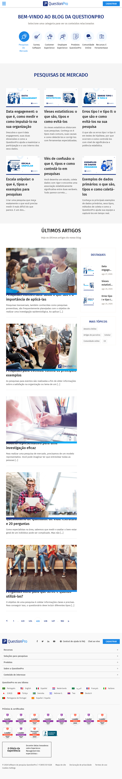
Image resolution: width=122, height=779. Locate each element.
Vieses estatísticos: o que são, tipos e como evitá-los (60, 116)
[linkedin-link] (48, 641)
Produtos (8, 662)
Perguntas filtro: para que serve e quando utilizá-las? (38, 594)
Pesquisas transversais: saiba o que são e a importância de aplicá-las (40, 297)
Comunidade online (92, 341)
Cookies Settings (9, 768)
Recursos (8, 650)
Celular (107, 335)
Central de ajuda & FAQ (74, 641)
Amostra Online (90, 329)
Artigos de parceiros (92, 335)
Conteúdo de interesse (14, 675)
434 (30, 621)
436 (45, 621)
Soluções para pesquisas (16, 656)
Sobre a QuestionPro (14, 668)
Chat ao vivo (94, 641)
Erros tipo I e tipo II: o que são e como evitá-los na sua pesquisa (107, 298)
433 (22, 621)
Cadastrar (111, 4)
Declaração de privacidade (80, 765)
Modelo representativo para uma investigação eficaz (31, 445)
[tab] (23, 42)
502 (62, 621)
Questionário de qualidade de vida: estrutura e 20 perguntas (41, 521)
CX (105, 341)
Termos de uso (101, 765)
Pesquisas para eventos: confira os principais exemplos (41, 372)
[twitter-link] (43, 641)
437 (53, 621)
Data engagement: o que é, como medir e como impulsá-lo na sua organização (107, 268)
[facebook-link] (37, 641)
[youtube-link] (54, 641)
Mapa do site (60, 765)
